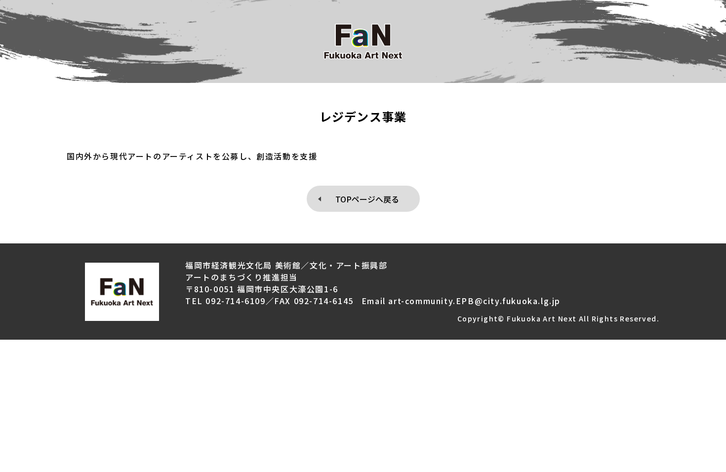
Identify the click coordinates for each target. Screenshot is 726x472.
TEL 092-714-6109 (225, 301)
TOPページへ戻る (367, 199)
